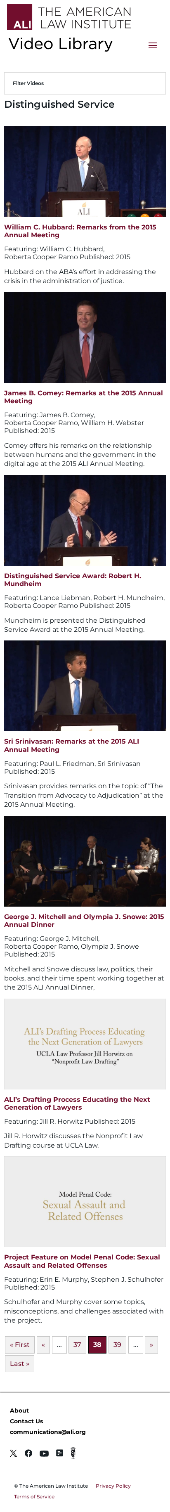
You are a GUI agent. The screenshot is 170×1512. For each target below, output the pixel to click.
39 (117, 1345)
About (19, 1410)
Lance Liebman (65, 598)
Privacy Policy (113, 1486)
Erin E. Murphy (64, 1279)
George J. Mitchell (69, 939)
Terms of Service (34, 1496)
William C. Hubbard (71, 249)
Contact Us (26, 1421)
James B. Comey (67, 415)
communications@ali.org (48, 1432)
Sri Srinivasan (119, 764)
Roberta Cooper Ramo (41, 257)
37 (77, 1345)
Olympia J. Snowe (110, 946)
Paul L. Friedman (67, 764)
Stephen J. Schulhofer (127, 1279)
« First (20, 1345)
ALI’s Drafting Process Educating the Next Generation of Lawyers (77, 1103)
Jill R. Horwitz (61, 1121)
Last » (19, 1364)
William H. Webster (112, 423)
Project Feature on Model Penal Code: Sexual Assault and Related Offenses (82, 1261)
